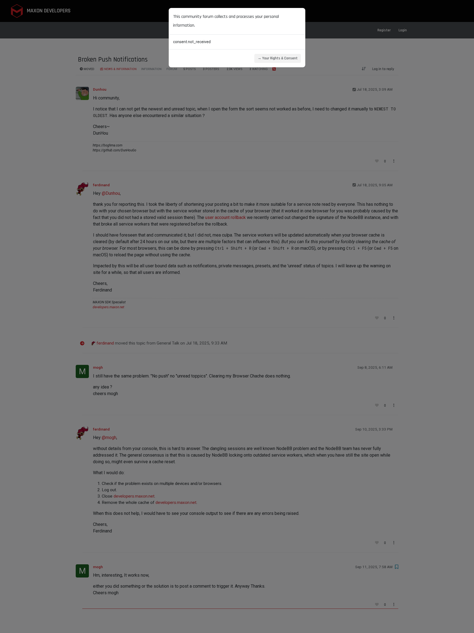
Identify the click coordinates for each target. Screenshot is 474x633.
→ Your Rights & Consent (278, 58)
